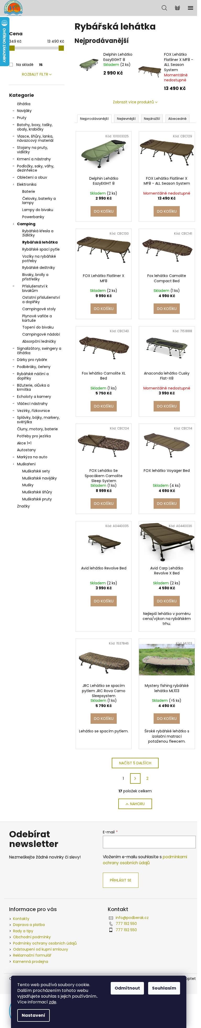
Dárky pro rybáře (32, 359)
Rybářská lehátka (40, 242)
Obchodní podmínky (32, 937)
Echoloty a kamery (34, 396)
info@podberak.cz (132, 917)
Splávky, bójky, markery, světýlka (38, 420)
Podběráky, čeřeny (34, 366)
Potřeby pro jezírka (34, 436)
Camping (26, 224)
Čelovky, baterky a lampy (39, 201)
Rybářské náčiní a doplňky (33, 376)
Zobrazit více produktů (133, 102)
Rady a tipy (23, 931)
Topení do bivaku (38, 327)
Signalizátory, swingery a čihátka (39, 350)
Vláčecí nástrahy (32, 403)
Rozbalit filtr (35, 74)
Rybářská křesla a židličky (37, 233)
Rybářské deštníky (38, 267)
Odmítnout (127, 988)
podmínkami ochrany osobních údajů (145, 859)
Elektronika (26, 184)
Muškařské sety (36, 471)
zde (52, 1002)
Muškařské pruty (37, 499)
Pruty (21, 117)
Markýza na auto (32, 457)
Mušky (28, 485)
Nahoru (137, 803)
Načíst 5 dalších (135, 763)
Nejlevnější (126, 118)
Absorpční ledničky (39, 341)
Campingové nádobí (41, 334)
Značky (23, 506)
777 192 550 (126, 923)
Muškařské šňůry (37, 492)
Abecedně (177, 118)
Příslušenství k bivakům (35, 288)
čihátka (23, 103)
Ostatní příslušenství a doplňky (41, 299)
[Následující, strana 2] (135, 778)
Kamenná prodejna (30, 961)
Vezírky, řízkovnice (33, 410)
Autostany (26, 450)
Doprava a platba (29, 924)
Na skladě (29, 64)
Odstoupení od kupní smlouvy (40, 949)
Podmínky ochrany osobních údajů (45, 943)
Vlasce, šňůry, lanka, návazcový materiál (35, 138)
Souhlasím (164, 988)
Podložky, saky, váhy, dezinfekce (35, 168)
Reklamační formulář (32, 955)
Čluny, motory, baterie (37, 429)
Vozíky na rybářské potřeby (39, 258)
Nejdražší (152, 118)
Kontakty (21, 918)
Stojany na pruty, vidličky (32, 150)
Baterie (28, 191)
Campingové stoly (39, 309)
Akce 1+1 (24, 443)
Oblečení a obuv (32, 177)
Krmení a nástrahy (34, 159)
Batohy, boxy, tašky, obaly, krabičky (35, 127)
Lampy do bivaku (37, 209)
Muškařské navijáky (39, 478)
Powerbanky (33, 216)
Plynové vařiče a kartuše (37, 318)
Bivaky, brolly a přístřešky (35, 277)
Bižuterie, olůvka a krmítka (33, 387)
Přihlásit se (120, 880)
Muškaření (26, 464)
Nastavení (33, 1015)
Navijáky (24, 110)
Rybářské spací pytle (41, 249)
